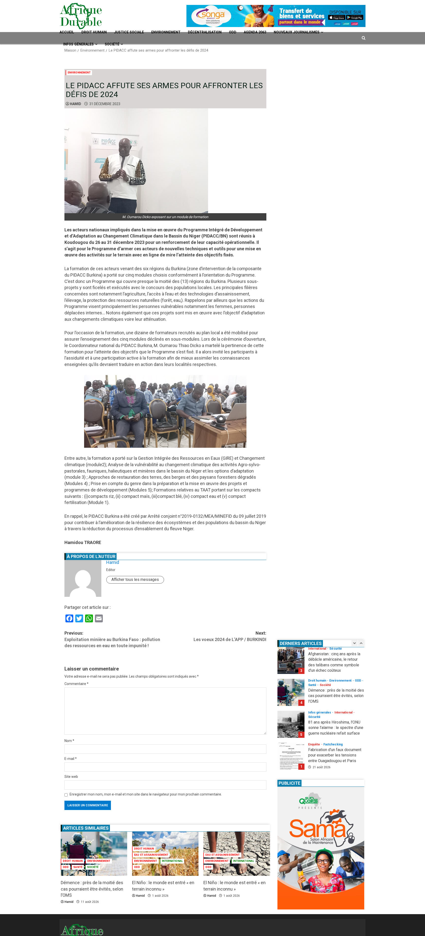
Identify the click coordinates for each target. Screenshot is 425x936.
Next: (230, 636)
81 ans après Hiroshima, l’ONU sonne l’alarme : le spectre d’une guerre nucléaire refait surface (290, 699)
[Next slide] (361, 643)
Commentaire (76, 684)
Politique (331, 751)
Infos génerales (80, 44)
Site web (71, 777)
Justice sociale (135, 32)
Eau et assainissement (151, 854)
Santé (77, 867)
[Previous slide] (354, 643)
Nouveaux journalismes (318, 32)
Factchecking (333, 719)
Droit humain (97, 32)
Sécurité (314, 692)
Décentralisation (218, 32)
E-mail (70, 759)
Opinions (315, 751)
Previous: (112, 639)
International (172, 861)
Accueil (68, 32)
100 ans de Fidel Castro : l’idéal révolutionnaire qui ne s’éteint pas (290, 763)
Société (116, 44)
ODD (248, 32)
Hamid (75, 104)
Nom (69, 741)
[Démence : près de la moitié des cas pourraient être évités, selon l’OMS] (94, 854)
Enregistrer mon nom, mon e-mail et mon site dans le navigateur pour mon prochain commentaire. (146, 794)
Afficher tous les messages (135, 579)
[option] (321, 670)
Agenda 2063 (273, 32)
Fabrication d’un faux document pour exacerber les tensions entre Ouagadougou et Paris (290, 731)
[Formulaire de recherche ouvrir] (363, 38)
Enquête (314, 719)
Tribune (345, 751)
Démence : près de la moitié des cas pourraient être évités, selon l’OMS (92, 888)
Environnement (175, 32)
